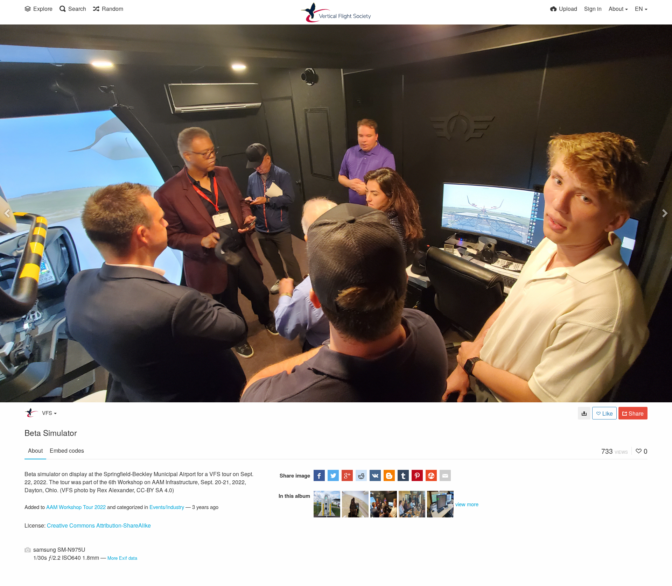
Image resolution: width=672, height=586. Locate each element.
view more (466, 504)
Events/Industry (166, 506)
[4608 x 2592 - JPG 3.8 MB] (584, 413)
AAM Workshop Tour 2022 (76, 506)
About (35, 450)
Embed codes (67, 450)
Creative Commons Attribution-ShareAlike (99, 525)
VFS (47, 412)
